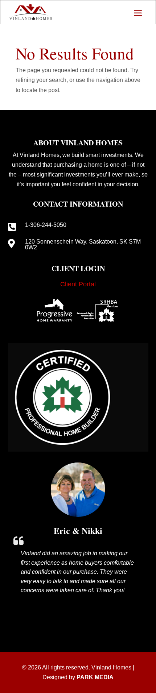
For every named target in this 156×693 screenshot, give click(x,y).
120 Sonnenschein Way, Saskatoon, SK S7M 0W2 (83, 244)
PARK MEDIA (95, 677)
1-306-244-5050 (45, 225)
